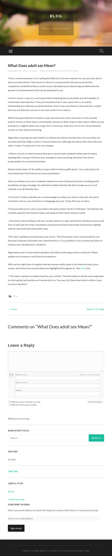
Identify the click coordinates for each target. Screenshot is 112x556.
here (83, 268)
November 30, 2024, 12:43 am (22, 71)
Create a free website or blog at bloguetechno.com (55, 551)
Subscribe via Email (19, 504)
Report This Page (95, 309)
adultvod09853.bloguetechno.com (59, 71)
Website (18, 390)
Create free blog (16, 499)
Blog (56, 16)
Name (21, 382)
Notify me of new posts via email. (24, 405)
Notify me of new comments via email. (26, 402)
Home (12, 309)
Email (21, 375)
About (11, 491)
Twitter (13, 471)
